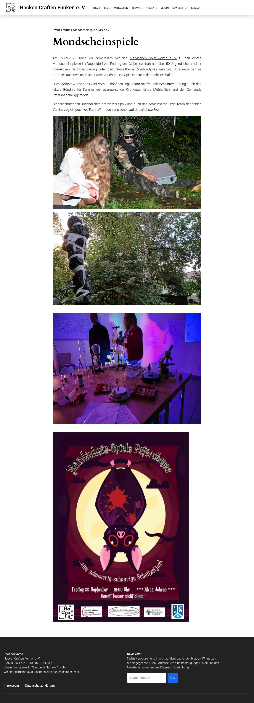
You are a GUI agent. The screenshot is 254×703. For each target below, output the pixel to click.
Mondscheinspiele (85, 30)
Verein (165, 8)
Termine (137, 8)
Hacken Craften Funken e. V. (53, 8)
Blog (107, 8)
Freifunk (66, 30)
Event (56, 30)
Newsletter (179, 8)
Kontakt (196, 8)
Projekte (151, 8)
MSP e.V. (104, 30)
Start (96, 8)
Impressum (11, 685)
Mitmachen (121, 8)
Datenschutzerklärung (40, 685)
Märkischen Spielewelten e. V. (153, 58)
